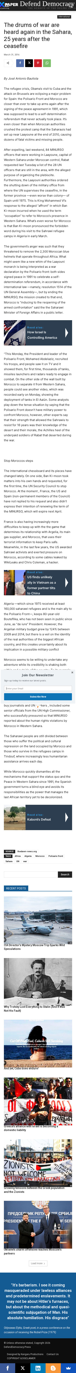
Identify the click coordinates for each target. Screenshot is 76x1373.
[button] (38, 675)
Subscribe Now (38, 696)
